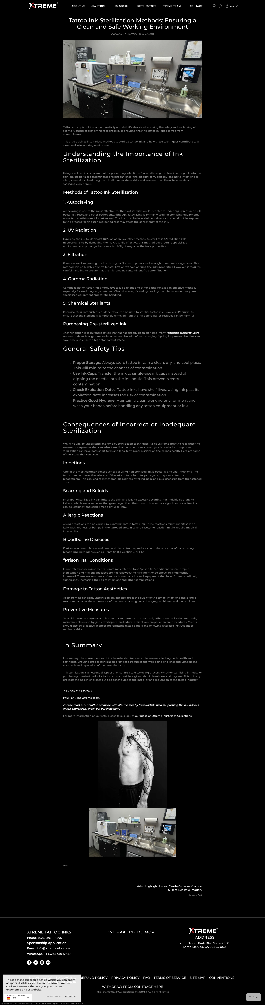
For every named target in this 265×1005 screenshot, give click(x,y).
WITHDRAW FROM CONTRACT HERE (132, 987)
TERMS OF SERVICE (170, 978)
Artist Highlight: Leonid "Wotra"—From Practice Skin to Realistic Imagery (169, 888)
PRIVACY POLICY (125, 978)
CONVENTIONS (221, 978)
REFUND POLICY (94, 978)
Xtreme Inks (43, 5)
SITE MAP (198, 978)
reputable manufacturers (183, 332)
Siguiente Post (195, 895)
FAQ (146, 978)
